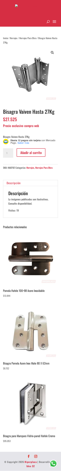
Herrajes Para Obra (27, 38)
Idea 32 (30, 466)
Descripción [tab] (14, 183)
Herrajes (13, 38)
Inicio (5, 38)
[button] (52, 53)
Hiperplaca (31, 462)
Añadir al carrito (31, 152)
